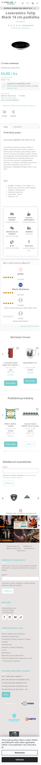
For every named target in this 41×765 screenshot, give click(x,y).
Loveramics (20, 22)
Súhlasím (20, 759)
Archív (6, 695)
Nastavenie (20, 753)
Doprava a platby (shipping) (12, 647)
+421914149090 (8, 610)
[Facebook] (4, 617)
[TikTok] (20, 617)
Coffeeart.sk (27, 546)
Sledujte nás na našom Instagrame (21, 513)
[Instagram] (9, 617)
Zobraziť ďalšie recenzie (29, 326)
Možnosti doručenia (8, 98)
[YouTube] (15, 617)
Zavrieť (23, 113)
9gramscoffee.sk (13, 546)
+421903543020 (8, 612)
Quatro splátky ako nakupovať (13, 634)
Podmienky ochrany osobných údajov (16, 639)
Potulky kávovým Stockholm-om (15, 686)
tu (2, 747)
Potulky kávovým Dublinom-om (14, 683)
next (38, 354)
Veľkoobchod (7, 645)
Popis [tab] (5, 127)
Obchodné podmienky (10, 636)
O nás (4, 650)
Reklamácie (6, 653)
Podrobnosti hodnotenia (20, 28)
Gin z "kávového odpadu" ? (12, 676)
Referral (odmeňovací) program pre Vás (17, 658)
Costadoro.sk (29, 548)
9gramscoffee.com (14, 548)
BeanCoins (21, 551)
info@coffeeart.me (9, 608)
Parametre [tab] (18, 127)
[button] (38, 498)
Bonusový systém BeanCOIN (12, 655)
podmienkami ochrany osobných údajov (19, 476)
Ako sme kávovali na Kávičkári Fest (16, 679)
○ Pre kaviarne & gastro (11, 661)
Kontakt (5, 642)
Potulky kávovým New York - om (15, 689)
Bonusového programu (27, 106)
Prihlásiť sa (8, 483)
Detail (29, 444)
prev (2, 354)
